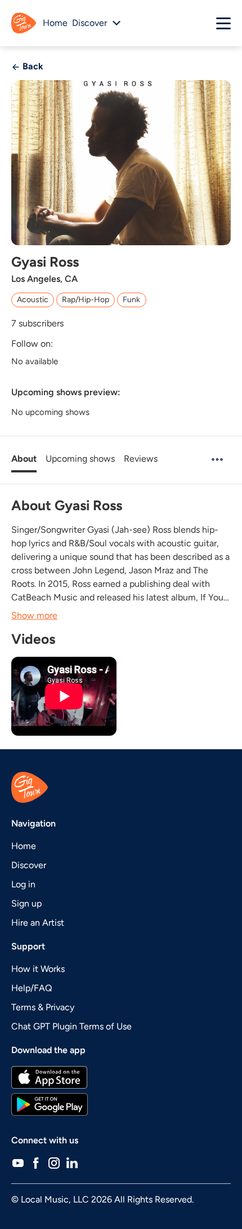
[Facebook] (36, 1163)
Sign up (26, 903)
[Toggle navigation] (223, 23)
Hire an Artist (37, 922)
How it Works (38, 968)
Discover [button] (89, 22)
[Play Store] (121, 1104)
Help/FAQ (31, 988)
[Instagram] (54, 1163)
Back (31, 66)
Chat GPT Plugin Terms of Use (71, 1026)
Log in (23, 884)
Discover (28, 865)
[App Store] (121, 1077)
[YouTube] (18, 1163)
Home (55, 22)
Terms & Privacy (42, 1007)
